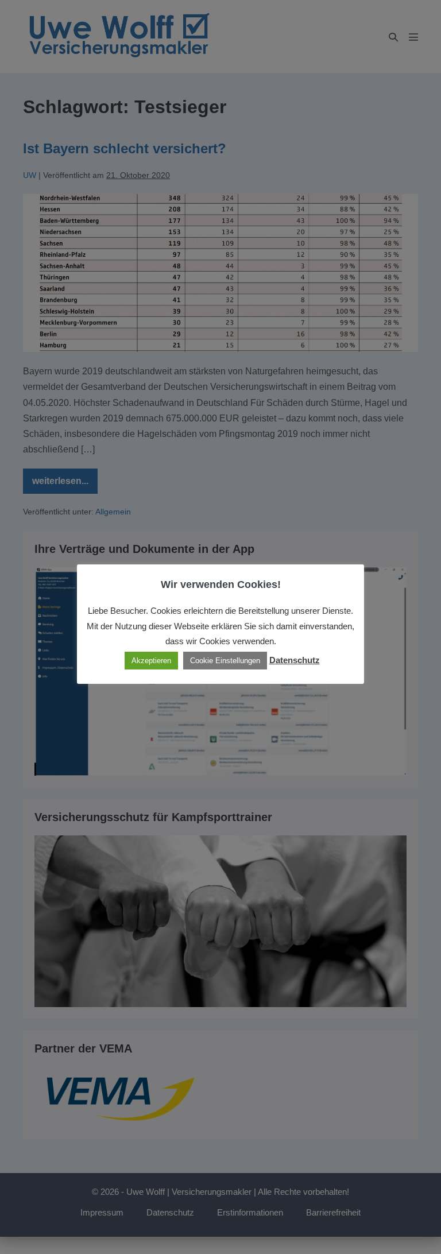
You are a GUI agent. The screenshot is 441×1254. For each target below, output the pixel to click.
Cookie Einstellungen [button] (225, 660)
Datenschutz (294, 660)
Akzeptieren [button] (151, 660)
